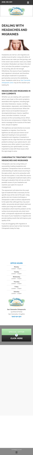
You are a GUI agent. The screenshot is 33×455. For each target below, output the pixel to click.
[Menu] (16, 452)
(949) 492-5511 (7, 2)
